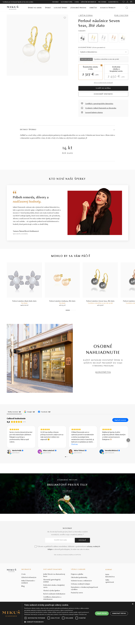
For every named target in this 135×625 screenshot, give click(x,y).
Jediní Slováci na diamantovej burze (54, 575)
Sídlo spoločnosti (109, 581)
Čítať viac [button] (43, 444)
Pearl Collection (121, 15)
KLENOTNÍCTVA (103, 372)
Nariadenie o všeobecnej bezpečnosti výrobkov (84, 588)
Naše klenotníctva (110, 576)
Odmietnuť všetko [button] (119, 613)
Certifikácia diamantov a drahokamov (52, 598)
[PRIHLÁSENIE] (127, 2)
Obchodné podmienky (79, 577)
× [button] (132, 604)
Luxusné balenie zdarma (94, 112)
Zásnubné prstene (78, 8)
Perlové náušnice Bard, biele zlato (24, 301)
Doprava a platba (77, 574)
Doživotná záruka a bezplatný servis (54, 586)
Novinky (56, 2)
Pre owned (102, 2)
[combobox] (103, 52)
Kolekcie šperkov (108, 8)
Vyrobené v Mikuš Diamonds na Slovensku (100, 108)
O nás (77, 2)
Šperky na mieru (35, 8)
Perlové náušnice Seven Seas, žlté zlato (100, 301)
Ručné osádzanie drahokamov (54, 594)
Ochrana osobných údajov (80, 584)
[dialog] (67, 613)
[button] (6, 440)
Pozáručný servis (77, 593)
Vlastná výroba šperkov (51, 591)
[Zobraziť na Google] (9, 451)
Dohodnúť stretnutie (103, 94)
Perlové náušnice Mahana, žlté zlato (62, 301)
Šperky (48, 8)
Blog (23, 586)
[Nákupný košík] (131, 2)
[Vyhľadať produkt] (127, 8)
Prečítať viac (83, 614)
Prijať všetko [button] (102, 613)
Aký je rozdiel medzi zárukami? (103, 83)
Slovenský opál (67, 2)
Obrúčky (93, 8)
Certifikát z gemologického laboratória (99, 104)
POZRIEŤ (67, 491)
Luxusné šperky (60, 8)
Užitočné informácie (88, 2)
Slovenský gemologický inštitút (52, 581)
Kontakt (108, 569)
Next (123, 37)
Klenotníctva (113, 2)
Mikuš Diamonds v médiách (28, 582)
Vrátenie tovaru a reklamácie (81, 581)
